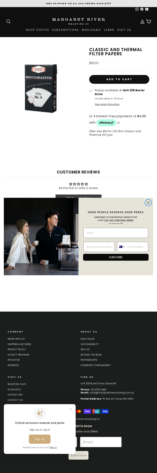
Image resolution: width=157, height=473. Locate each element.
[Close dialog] (148, 202)
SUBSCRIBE (116, 257)
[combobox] (121, 247)
